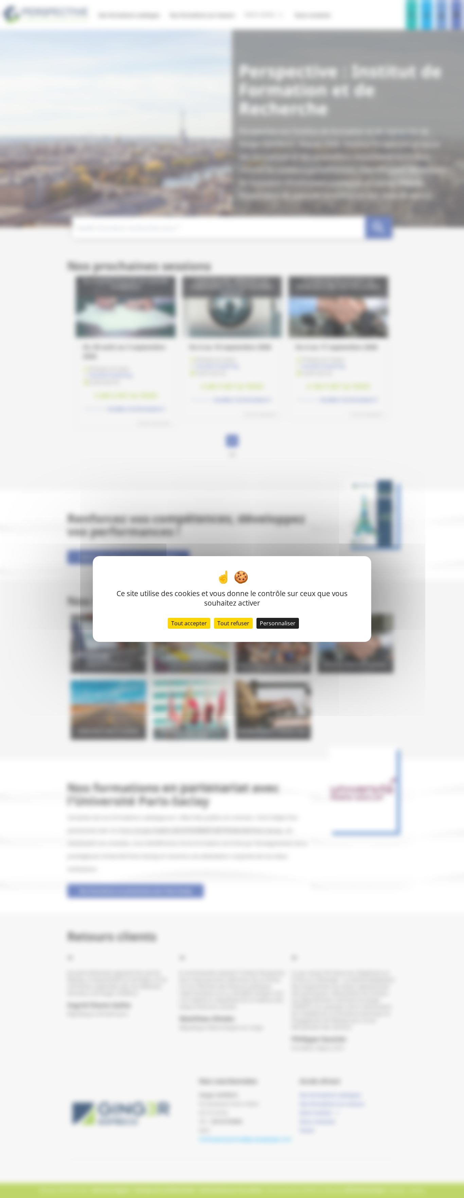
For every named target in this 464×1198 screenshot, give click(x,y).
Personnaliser (278, 623)
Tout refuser (233, 623)
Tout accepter (189, 623)
